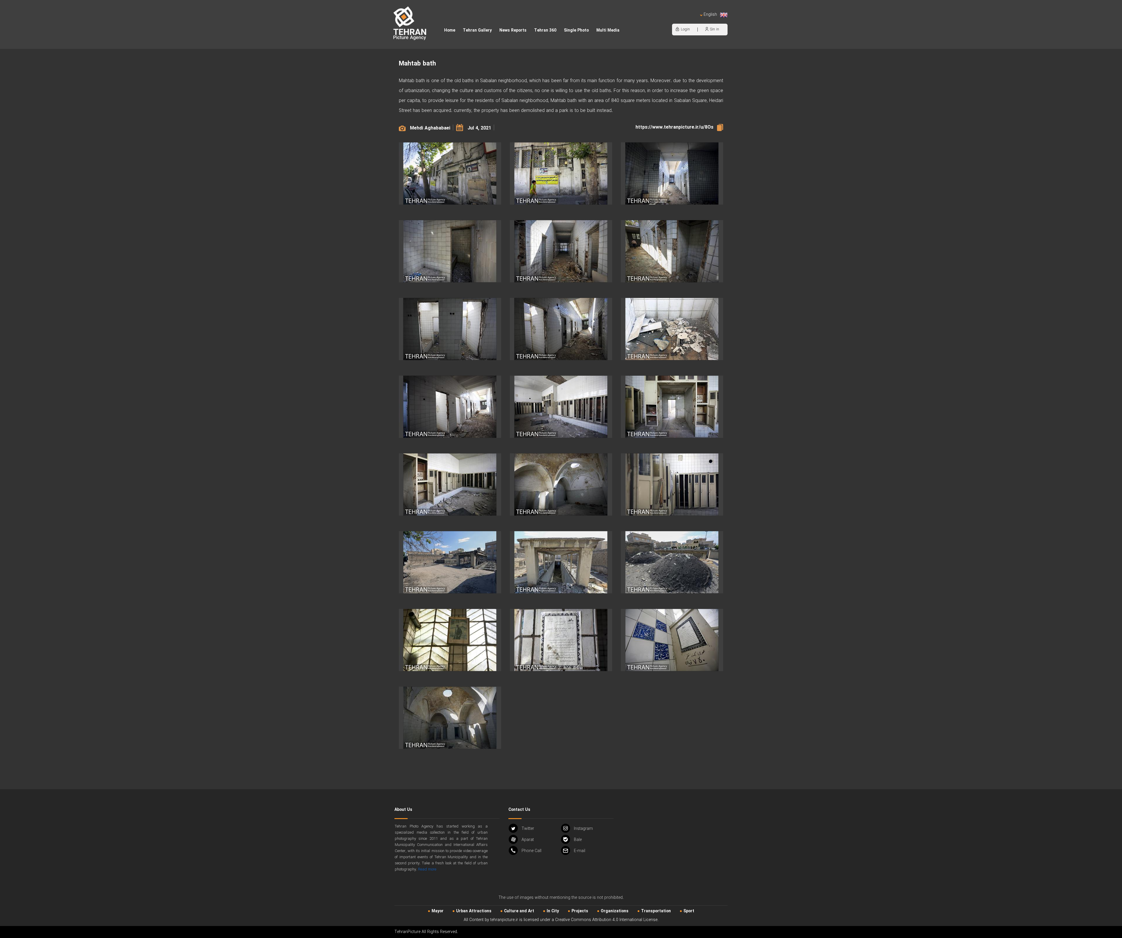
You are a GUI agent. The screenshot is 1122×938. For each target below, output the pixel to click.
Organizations (614, 911)
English (710, 15)
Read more (427, 869)
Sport (688, 911)
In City (553, 911)
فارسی (691, 20)
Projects (580, 911)
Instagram (583, 828)
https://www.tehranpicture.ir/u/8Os (675, 127)
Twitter (528, 828)
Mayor (438, 911)
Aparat (528, 840)
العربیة (676, 20)
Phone (531, 851)
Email (579, 851)
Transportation (656, 911)
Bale (578, 840)
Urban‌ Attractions (473, 911)
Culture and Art (519, 911)
